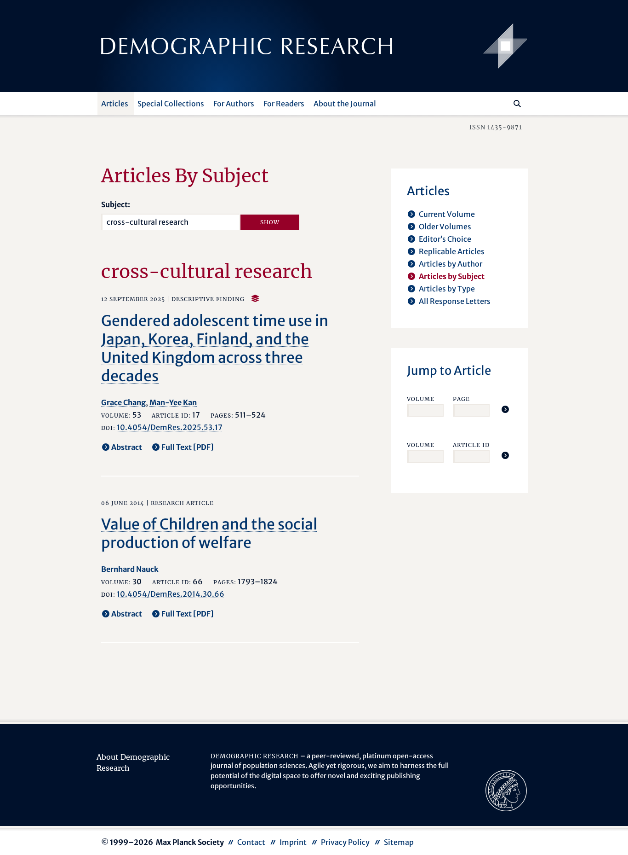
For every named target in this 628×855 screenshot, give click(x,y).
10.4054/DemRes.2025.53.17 (170, 427)
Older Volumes (445, 226)
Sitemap (399, 842)
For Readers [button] (283, 103)
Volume (420, 399)
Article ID (471, 445)
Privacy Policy (345, 842)
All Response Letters (455, 301)
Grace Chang (123, 402)
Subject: (115, 204)
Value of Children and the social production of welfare (209, 533)
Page (461, 399)
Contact (251, 842)
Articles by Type (447, 288)
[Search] (517, 103)
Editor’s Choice (445, 239)
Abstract (126, 447)
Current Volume (447, 214)
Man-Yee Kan (173, 402)
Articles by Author (450, 263)
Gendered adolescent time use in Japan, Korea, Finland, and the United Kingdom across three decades (214, 348)
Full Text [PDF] (187, 447)
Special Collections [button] (170, 103)
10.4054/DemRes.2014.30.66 (170, 594)
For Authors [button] (233, 103)
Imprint (293, 842)
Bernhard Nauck (130, 569)
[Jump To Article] (505, 409)
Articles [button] (114, 103)
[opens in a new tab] (506, 789)
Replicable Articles (452, 251)
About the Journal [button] (345, 103)
